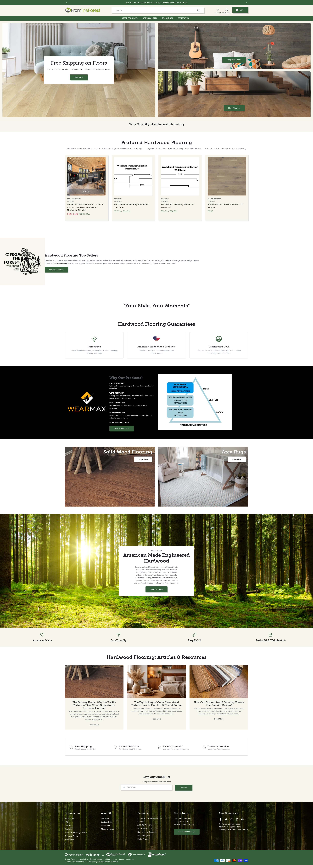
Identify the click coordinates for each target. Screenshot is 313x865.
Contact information (126, 859)
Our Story (105, 818)
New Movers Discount (146, 832)
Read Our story (157, 590)
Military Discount (144, 828)
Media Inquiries (107, 829)
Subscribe (183, 787)
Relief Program (143, 839)
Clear (194, 10)
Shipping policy (111, 859)
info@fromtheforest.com (184, 824)
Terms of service (96, 859)
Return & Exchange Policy (76, 832)
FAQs (67, 821)
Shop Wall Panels (234, 59)
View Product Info (121, 428)
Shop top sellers (56, 269)
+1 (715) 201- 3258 (181, 821)
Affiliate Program (144, 824)
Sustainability (106, 821)
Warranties (69, 839)
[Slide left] (67, 2)
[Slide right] (246, 2)
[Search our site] (198, 10)
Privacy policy (83, 859)
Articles (68, 825)
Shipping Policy (71, 836)
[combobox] (153, 10)
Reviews (68, 829)
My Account (70, 818)
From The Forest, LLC (80, 861)
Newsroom (105, 825)
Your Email (131, 787)
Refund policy (70, 859)
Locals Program (143, 835)
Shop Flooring (234, 108)
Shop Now (78, 77)
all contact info (185, 831)
